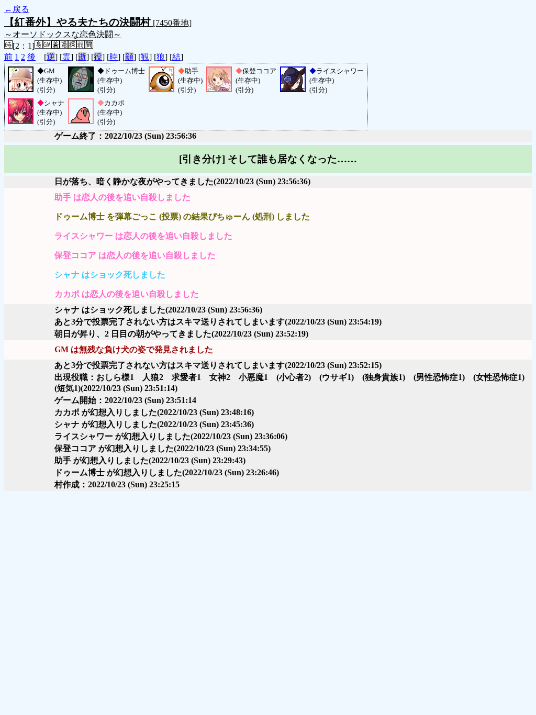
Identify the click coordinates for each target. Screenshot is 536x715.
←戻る (16, 9)
